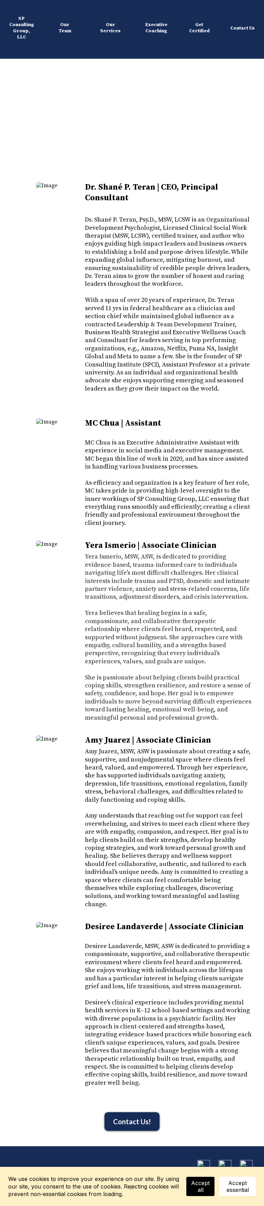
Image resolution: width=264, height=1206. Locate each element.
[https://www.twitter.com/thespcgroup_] (225, 1166)
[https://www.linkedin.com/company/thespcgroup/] (246, 1166)
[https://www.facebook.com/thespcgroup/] (203, 1166)
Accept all (200, 1186)
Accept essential (238, 1186)
